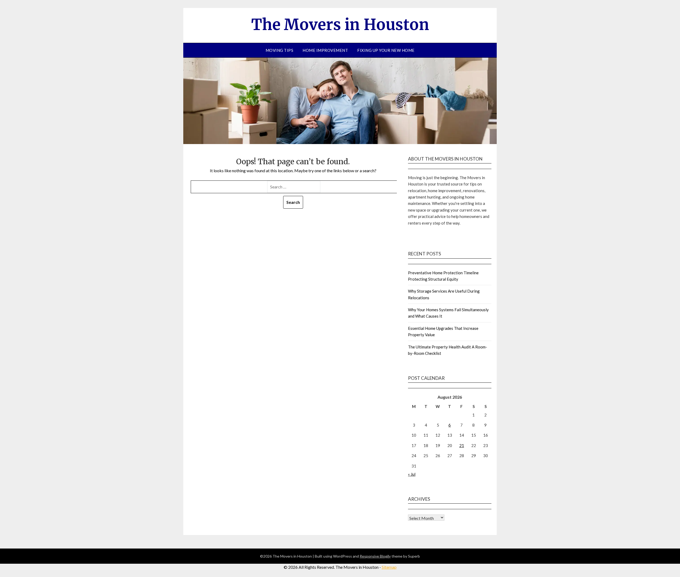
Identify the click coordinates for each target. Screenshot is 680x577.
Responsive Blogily (375, 556)
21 (461, 445)
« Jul (411, 474)
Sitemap (389, 567)
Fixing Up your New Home (386, 50)
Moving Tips (280, 50)
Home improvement (325, 50)
